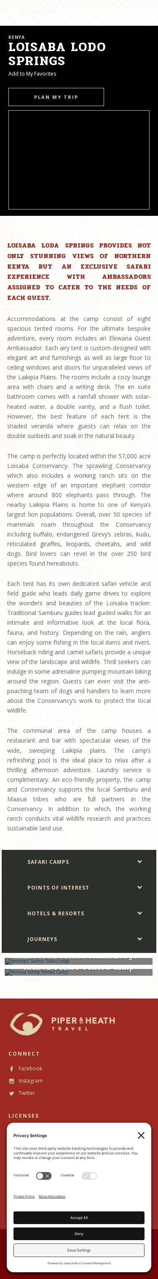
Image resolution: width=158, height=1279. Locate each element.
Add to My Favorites (32, 73)
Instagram (30, 1080)
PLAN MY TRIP (56, 97)
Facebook (29, 1068)
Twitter (26, 1093)
